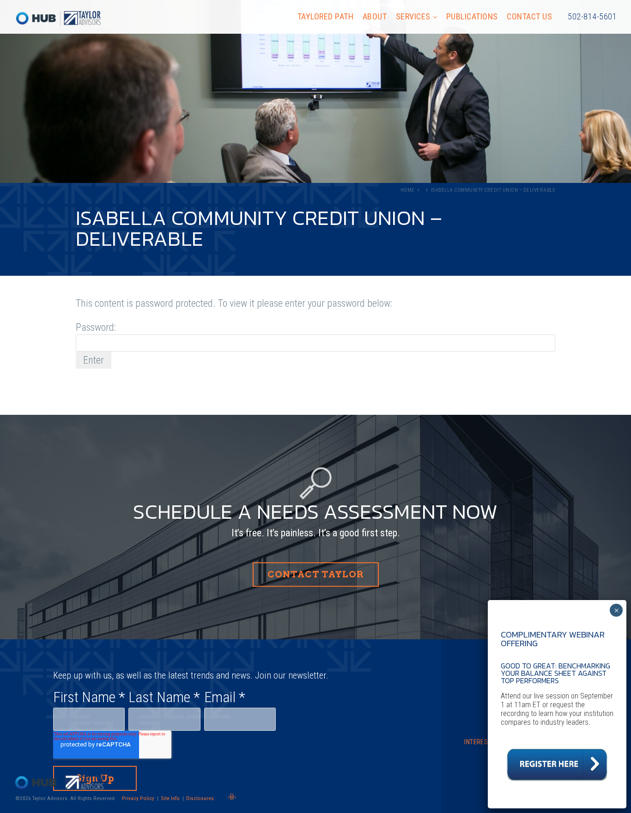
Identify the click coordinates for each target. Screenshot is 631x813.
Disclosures (200, 798)
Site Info (170, 798)
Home (407, 190)
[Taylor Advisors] (58, 18)
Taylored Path (325, 16)
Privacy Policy (138, 798)
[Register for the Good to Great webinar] (557, 783)
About (375, 16)
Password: (96, 327)
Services (413, 16)
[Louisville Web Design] (232, 797)
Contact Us (529, 16)
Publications (472, 16)
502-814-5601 (592, 16)
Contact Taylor (315, 575)
